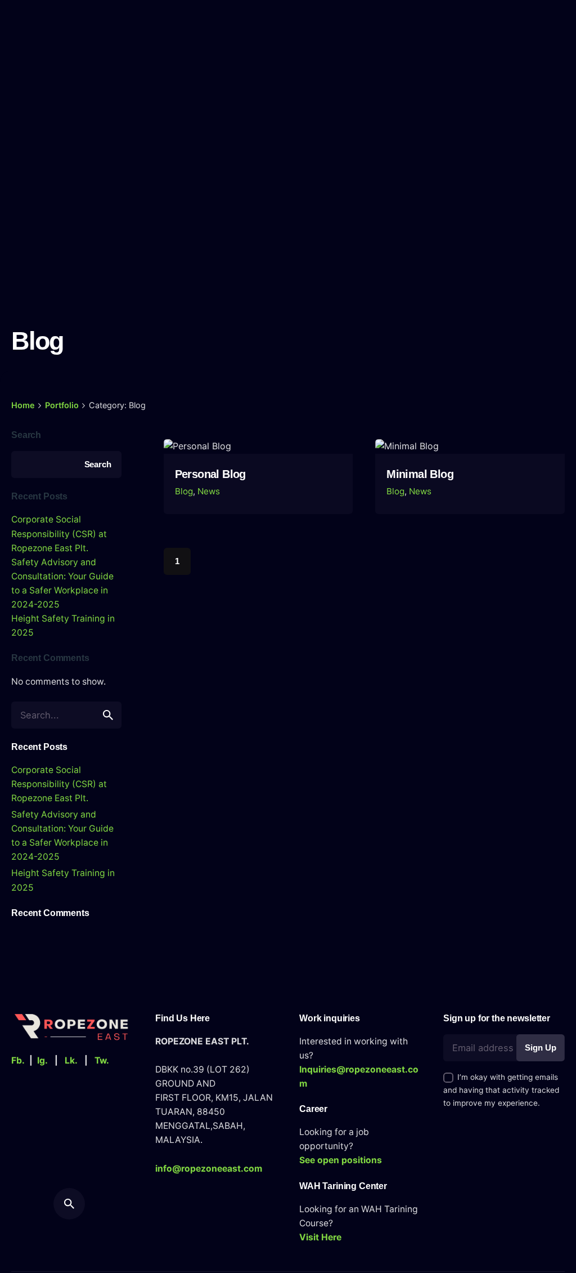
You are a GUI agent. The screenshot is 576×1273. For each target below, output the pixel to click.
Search (26, 435)
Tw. (101, 1060)
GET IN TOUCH (529, 76)
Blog (184, 491)
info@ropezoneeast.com (208, 1168)
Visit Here (320, 1237)
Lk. (71, 1060)
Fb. (18, 1060)
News (208, 491)
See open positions (340, 1160)
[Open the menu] (27, 76)
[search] (108, 715)
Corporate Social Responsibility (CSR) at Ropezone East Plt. (59, 533)
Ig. (42, 1060)
